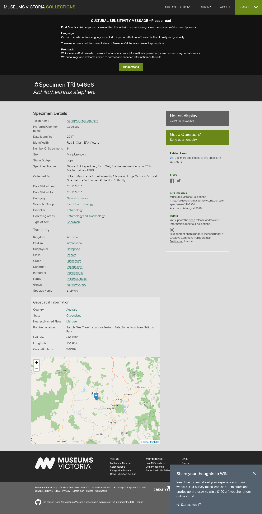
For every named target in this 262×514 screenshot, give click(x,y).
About (225, 7)
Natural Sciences (77, 198)
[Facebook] (172, 181)
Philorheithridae (77, 278)
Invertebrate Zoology (80, 204)
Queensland (74, 315)
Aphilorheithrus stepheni (82, 120)
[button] (248, 7)
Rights (89, 491)
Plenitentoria (75, 272)
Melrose (71, 321)
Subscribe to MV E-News (159, 470)
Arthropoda (74, 243)
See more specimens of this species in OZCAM (195, 160)
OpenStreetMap (151, 441)
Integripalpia (74, 267)
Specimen (73, 222)
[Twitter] (178, 181)
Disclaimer (78, 491)
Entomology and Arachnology (86, 216)
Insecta (71, 255)
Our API (206, 7)
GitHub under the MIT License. (128, 502)
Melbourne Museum (120, 463)
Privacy (66, 491)
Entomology (74, 210)
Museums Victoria (39, 7)
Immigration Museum (121, 470)
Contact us (101, 491)
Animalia (72, 237)
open (192, 220)
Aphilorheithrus (76, 284)
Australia (71, 309)
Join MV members (155, 463)
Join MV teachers (155, 467)
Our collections (177, 7)
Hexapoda (73, 249)
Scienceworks (117, 467)
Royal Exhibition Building (123, 474)
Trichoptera (74, 261)
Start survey (189, 504)
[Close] (254, 474)
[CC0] (172, 230)
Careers (186, 463)
